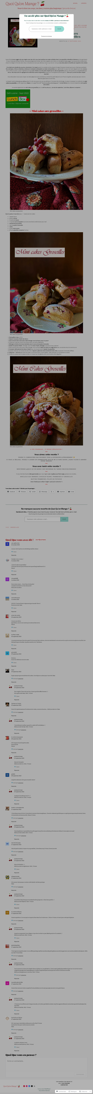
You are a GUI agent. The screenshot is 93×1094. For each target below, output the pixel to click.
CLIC (59, 29)
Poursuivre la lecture (46, 36)
